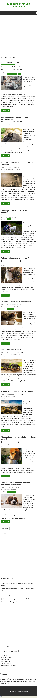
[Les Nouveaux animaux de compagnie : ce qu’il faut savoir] (11, 129)
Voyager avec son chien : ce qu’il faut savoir (18, 391)
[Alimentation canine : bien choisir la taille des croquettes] (11, 449)
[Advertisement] (18, 35)
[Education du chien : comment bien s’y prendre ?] (11, 222)
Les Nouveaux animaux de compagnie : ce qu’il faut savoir (17, 118)
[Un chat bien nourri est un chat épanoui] (11, 312)
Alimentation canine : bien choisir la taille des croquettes (18, 438)
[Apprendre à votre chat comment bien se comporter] (11, 174)
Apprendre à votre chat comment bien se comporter (17, 163)
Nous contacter (5, 661)
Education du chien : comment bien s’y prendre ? (16, 211)
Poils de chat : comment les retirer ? (15, 258)
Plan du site (4, 655)
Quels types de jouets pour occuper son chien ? (15, 599)
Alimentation (10, 309)
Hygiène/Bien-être (11, 491)
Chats (19, 74)
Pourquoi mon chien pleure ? (12, 350)
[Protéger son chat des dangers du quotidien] (11, 77)
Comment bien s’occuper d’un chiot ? (11, 602)
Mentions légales (6, 657)
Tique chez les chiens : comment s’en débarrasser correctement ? (15, 484)
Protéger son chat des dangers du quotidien (18, 67)
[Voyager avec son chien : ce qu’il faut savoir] (11, 401)
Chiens (8, 219)
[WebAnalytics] (3, 697)
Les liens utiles (5, 659)
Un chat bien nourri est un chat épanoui (16, 302)
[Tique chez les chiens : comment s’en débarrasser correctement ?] (11, 495)
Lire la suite (5, 110)
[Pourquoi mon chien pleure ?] (11, 360)
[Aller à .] (1, 58)
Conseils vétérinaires (12, 74)
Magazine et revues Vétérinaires (18, 5)
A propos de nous (6, 663)
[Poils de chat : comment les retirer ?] (11, 268)
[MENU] (35, 13)
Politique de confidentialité (9, 665)
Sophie (3, 74)
